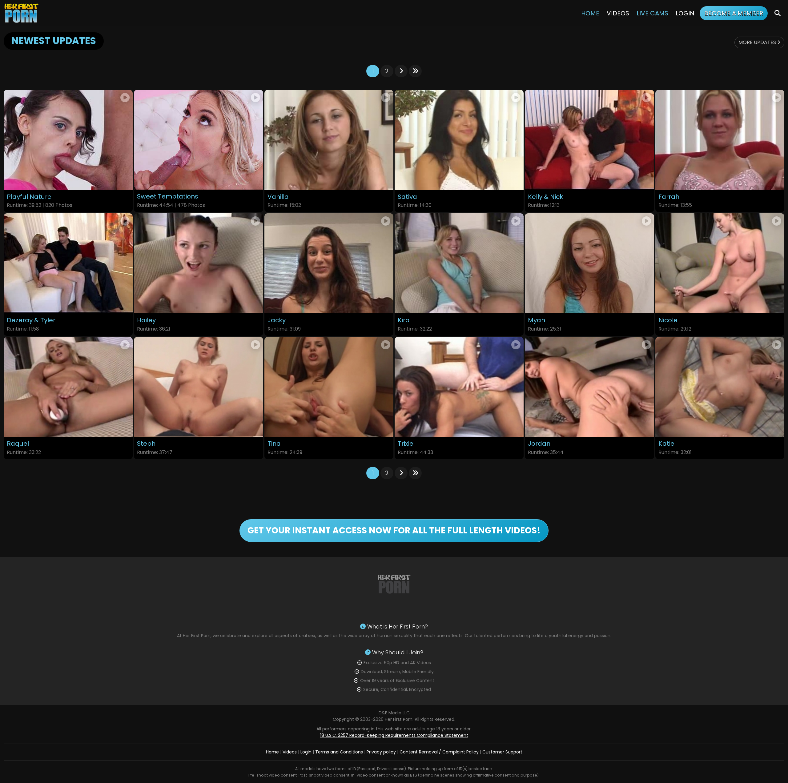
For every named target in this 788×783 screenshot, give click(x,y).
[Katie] (719, 387)
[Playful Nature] (68, 140)
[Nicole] (719, 263)
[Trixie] (459, 387)
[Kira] (459, 263)
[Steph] (198, 387)
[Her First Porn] (22, 13)
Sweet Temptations (167, 196)
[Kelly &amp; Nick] (589, 140)
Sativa (407, 197)
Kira (404, 320)
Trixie (405, 444)
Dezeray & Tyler (31, 320)
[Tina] (328, 387)
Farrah (668, 197)
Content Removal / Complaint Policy (439, 752)
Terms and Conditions (339, 752)
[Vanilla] (328, 140)
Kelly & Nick (545, 197)
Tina (274, 444)
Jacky (276, 320)
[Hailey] (198, 263)
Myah (536, 320)
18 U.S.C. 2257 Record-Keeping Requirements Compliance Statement (394, 735)
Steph (146, 444)
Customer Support (502, 752)
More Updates (757, 42)
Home (590, 13)
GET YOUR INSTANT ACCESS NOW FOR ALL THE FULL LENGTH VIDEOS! (394, 530)
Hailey (146, 320)
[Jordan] (589, 387)
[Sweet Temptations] (198, 140)
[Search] (777, 13)
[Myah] (589, 263)
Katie (666, 444)
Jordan (539, 444)
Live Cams (652, 13)
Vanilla (278, 197)
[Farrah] (719, 140)
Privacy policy (381, 752)
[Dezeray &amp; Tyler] (68, 263)
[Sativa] (459, 140)
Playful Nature (29, 197)
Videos (618, 13)
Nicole (667, 320)
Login (685, 13)
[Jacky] (328, 263)
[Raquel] (68, 387)
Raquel (18, 444)
